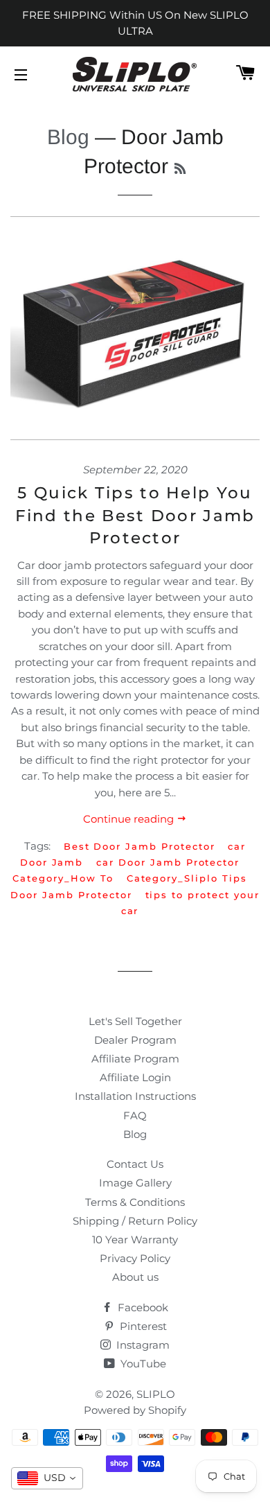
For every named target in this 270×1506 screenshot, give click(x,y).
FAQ (135, 1115)
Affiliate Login (135, 1077)
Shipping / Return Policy (135, 1220)
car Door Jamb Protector (168, 862)
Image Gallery (135, 1182)
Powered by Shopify (135, 1410)
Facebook (141, 1307)
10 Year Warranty (135, 1239)
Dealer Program (135, 1040)
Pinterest (142, 1326)
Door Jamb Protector (71, 894)
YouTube (142, 1363)
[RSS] (180, 169)
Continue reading (130, 818)
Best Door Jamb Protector (139, 846)
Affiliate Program (135, 1058)
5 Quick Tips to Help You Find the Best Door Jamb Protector (135, 515)
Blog (68, 136)
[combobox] (47, 1478)
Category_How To (62, 878)
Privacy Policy (135, 1258)
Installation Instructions (135, 1096)
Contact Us (135, 1164)
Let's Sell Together (135, 1021)
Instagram (142, 1344)
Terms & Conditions (135, 1202)
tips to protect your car (190, 902)
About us (135, 1277)
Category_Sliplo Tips (187, 878)
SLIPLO (155, 1394)
